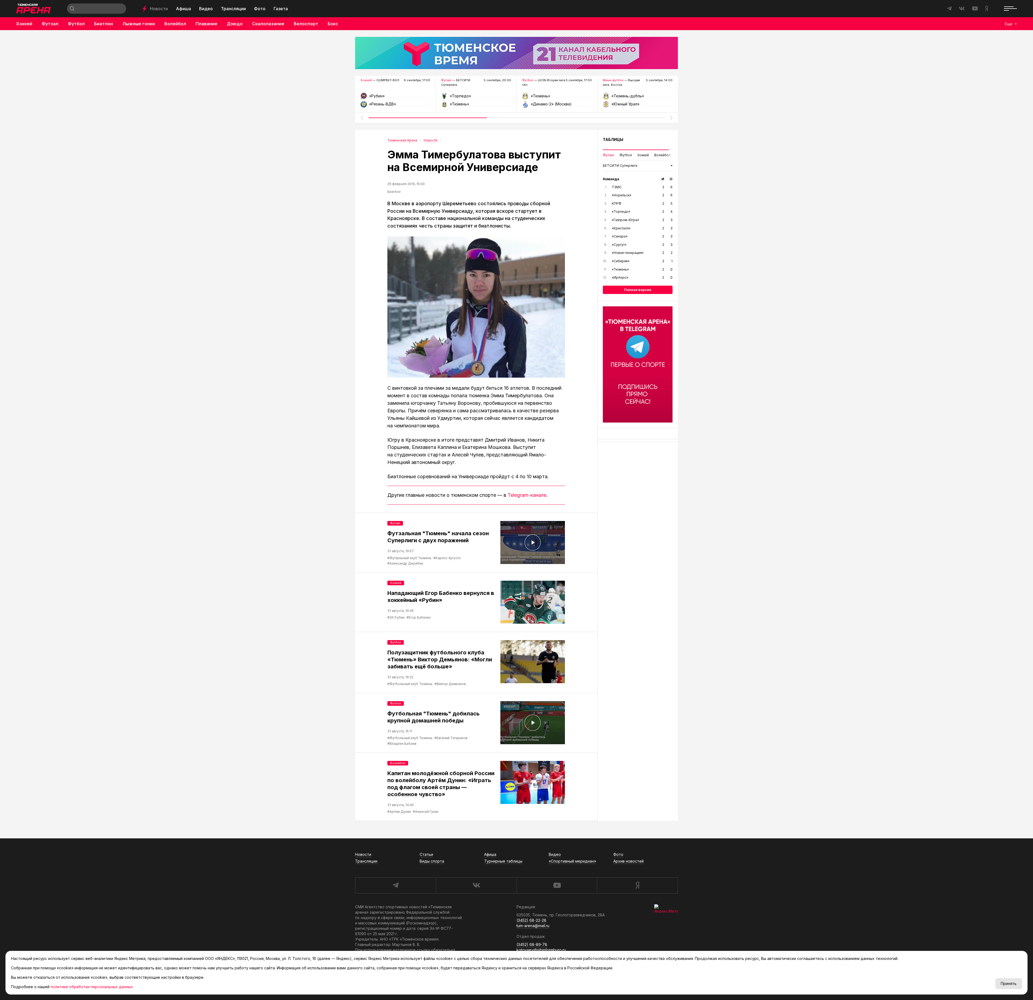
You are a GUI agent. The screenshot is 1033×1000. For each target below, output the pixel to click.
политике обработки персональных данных (92, 986)
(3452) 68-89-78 (531, 944)
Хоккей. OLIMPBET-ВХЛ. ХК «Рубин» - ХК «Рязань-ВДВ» (395, 97)
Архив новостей (628, 861)
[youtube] (556, 885)
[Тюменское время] (516, 53)
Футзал (50, 23)
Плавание (206, 23)
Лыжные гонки (138, 23)
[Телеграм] (638, 364)
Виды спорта (432, 861)
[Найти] (72, 8)
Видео (206, 8)
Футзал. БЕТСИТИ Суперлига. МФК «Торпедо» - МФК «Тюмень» (476, 97)
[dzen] (637, 885)
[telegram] (395, 885)
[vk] (476, 885)
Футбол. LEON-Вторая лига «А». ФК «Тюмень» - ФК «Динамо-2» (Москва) (557, 97)
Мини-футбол (613, 80)
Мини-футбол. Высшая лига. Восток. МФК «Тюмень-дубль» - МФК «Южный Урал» (638, 97)
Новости (159, 8)
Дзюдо (235, 23)
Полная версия (637, 290)
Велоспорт (306, 23)
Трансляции (233, 8)
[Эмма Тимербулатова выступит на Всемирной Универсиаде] (476, 307)
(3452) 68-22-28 (531, 920)
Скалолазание (268, 23)
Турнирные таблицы (503, 861)
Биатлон (103, 23)
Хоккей (24, 23)
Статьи (426, 854)
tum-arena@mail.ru (532, 925)
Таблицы (613, 139)
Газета (281, 8)
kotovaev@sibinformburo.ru (541, 950)
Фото (260, 8)
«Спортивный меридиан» (572, 861)
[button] (362, 118)
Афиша (183, 8)
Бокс (333, 23)
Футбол (76, 23)
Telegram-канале (527, 495)
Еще (1009, 24)
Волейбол (175, 23)
